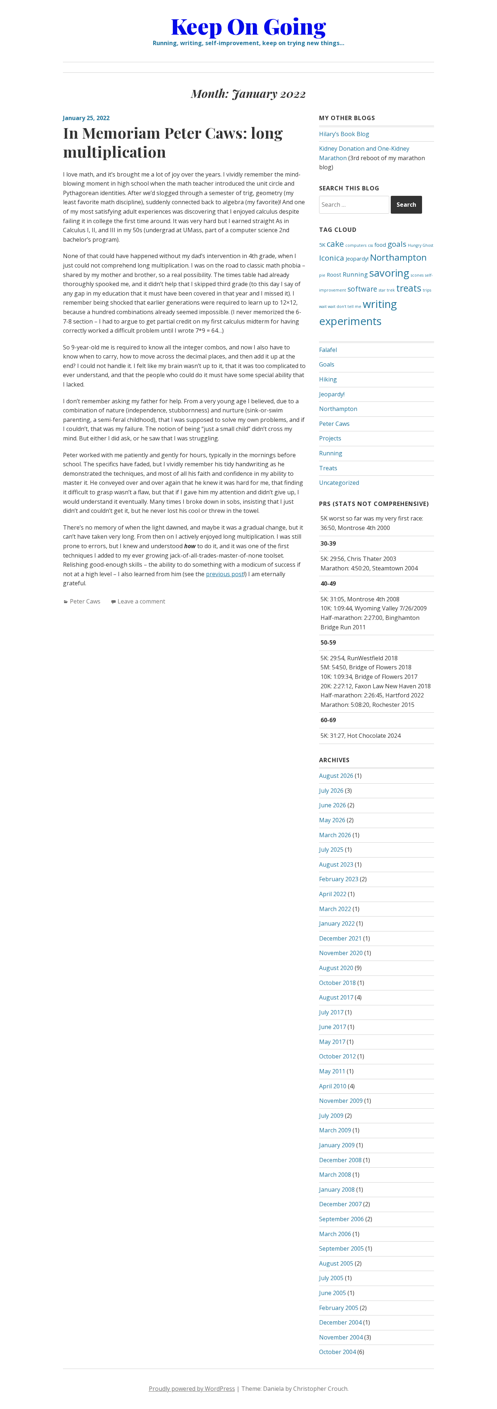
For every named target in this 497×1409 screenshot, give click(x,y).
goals (396, 244)
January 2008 (337, 1190)
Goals (326, 364)
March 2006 (335, 1234)
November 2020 (341, 953)
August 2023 (336, 864)
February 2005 (338, 1308)
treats (408, 288)
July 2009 (331, 1116)
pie (322, 275)
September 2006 (341, 1219)
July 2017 (331, 1012)
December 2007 (340, 1204)
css (370, 245)
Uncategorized (339, 483)
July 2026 (331, 791)
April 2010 (332, 1086)
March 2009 (335, 1130)
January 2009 (337, 1145)
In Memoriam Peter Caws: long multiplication (173, 142)
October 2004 (337, 1352)
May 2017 (332, 1042)
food (380, 244)
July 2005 (331, 1278)
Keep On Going (248, 25)
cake (335, 243)
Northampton (398, 257)
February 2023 (338, 879)
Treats (328, 468)
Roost (334, 274)
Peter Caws (85, 601)
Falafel (328, 350)
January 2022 (337, 923)
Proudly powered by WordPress (192, 1389)
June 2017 (332, 1027)
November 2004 (341, 1337)
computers (355, 245)
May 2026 (332, 820)
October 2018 (337, 983)
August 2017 (336, 997)
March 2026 (335, 835)
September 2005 (341, 1248)
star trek (387, 290)
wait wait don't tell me (340, 306)
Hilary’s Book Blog (344, 134)
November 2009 (341, 1101)
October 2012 (337, 1056)
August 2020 (336, 968)
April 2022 (332, 894)
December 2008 (340, 1160)
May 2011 (332, 1071)
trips (427, 290)
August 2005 (336, 1263)
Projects (330, 438)
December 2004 (340, 1322)
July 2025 (331, 850)
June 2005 (332, 1293)
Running (355, 274)
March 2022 (335, 909)
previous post (225, 574)
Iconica (331, 258)
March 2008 (335, 1175)
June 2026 (332, 805)
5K (322, 244)
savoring (389, 273)
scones (417, 275)
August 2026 (336, 776)
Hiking (328, 379)
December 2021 (340, 938)
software (362, 289)
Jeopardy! (357, 258)
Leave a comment (141, 601)
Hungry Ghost (420, 245)
